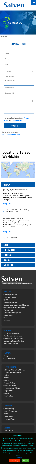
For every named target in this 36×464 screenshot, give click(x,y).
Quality (6, 300)
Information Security (11, 302)
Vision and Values (10, 297)
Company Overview (10, 295)
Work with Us (8, 431)
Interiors (6, 378)
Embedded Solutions (11, 344)
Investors (7, 320)
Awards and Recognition (12, 313)
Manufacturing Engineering (13, 336)
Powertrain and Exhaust (12, 388)
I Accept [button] (25, 460)
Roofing (6, 375)
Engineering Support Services (14, 341)
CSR (5, 318)
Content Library (9, 409)
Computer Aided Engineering (13, 338)
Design (6, 356)
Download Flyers (9, 419)
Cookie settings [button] (14, 460)
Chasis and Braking (10, 385)
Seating (6, 380)
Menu (33, 2)
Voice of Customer (10, 411)
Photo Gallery (8, 416)
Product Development (11, 333)
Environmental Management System (16, 305)
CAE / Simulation (9, 358)
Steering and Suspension (12, 372)
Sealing (6, 393)
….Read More (18, 457)
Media (6, 414)
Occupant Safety (9, 383)
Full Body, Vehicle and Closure (14, 370)
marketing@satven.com (11, 135)
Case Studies (8, 396)
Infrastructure (8, 315)
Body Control (8, 391)
